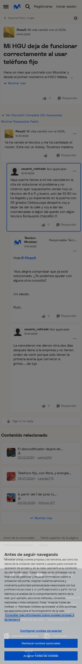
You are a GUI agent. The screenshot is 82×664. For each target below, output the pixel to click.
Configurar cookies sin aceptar (41, 630)
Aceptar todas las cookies (40, 655)
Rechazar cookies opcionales (41, 643)
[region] (41, 602)
